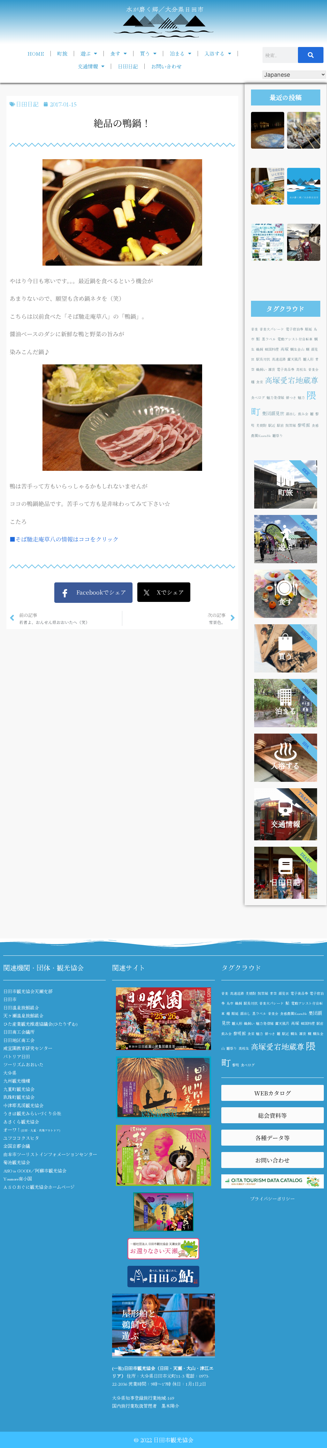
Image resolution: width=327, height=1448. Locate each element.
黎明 (235, 1065)
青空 (273, 993)
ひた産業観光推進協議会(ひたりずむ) (40, 1024)
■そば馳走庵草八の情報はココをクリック (64, 539)
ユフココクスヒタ (21, 1138)
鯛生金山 (297, 349)
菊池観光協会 (16, 1162)
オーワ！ (31, 1129)
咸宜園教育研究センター (27, 1048)
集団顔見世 (273, 413)
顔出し (291, 413)
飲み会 (303, 413)
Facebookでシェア (97, 592)
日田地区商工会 (18, 1040)
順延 (308, 329)
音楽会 (313, 369)
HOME (35, 53)
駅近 (271, 425)
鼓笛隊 (290, 425)
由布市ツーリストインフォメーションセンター (50, 1154)
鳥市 (229, 1003)
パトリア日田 (16, 1056)
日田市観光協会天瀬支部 (27, 991)
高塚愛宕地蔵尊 (291, 379)
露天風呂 (294, 359)
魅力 (301, 397)
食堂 (259, 381)
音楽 (254, 329)
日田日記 (128, 66)
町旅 (62, 53)
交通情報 (88, 66)
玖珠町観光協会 (18, 1097)
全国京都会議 (16, 1146)
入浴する (214, 53)
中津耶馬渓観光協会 (23, 1105)
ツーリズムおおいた (23, 1064)
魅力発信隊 (275, 397)
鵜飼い (261, 369)
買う (145, 53)
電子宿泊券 (294, 329)
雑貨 (271, 369)
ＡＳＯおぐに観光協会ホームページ (39, 1187)
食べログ (258, 397)
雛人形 (308, 359)
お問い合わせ (166, 66)
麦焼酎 (261, 425)
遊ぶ (85, 53)
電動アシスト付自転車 (295, 339)
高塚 (284, 349)
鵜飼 (259, 349)
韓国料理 (272, 349)
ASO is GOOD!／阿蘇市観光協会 (34, 1170)
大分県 (10, 1073)
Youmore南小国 (17, 1178)
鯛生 (294, 1033)
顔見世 (283, 993)
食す (115, 53)
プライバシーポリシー (272, 1198)
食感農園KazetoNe (293, 1013)
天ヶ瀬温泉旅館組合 (23, 1015)
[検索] (310, 55)
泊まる (177, 53)
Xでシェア (166, 592)
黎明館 (304, 425)
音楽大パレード (272, 329)
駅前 (280, 425)
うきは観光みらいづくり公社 (32, 1113)
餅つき (291, 397)
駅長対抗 (263, 359)
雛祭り (277, 435)
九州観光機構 (16, 1081)
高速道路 (279, 359)
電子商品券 (285, 369)
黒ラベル (269, 339)
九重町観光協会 (18, 1089)
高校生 (301, 369)
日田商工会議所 (18, 1032)
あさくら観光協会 (21, 1121)
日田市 (10, 999)
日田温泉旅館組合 (21, 1007)
